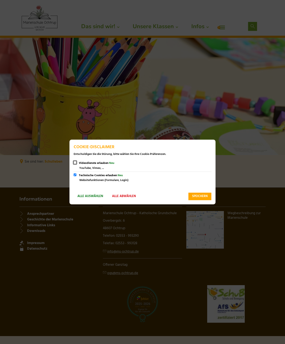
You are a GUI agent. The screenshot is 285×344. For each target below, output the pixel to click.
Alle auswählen (90, 196)
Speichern (200, 196)
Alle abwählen (124, 196)
